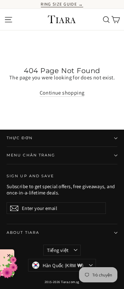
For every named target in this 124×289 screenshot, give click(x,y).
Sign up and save (30, 176)
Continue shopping (62, 92)
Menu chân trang (31, 155)
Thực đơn (20, 138)
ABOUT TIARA (23, 232)
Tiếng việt (58, 250)
